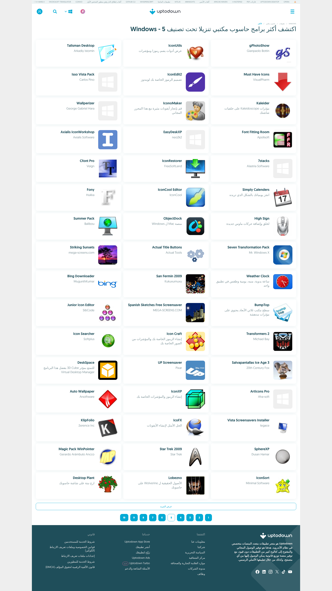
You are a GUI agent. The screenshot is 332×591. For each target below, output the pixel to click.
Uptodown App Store (137, 541)
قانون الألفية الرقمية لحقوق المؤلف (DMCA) (70, 567)
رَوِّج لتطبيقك (143, 552)
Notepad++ (237, 2)
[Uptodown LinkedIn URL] (264, 572)
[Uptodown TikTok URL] (283, 572)
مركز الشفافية (197, 557)
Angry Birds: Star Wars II (32, 2)
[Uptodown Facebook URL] (257, 572)
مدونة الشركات (196, 568)
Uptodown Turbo (137, 563)
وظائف (201, 574)
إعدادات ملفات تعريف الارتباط (78, 556)
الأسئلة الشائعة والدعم (137, 568)
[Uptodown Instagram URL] (270, 572)
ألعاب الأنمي (204, 2)
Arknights (190, 2)
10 (124, 517)
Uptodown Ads (141, 557)
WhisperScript (146, 2)
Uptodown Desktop (269, 2)
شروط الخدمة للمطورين (81, 561)
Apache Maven (220, 2)
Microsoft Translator (60, 2)
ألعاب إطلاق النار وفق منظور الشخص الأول (104, 2)
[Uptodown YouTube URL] (290, 572)
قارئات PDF (251, 2)
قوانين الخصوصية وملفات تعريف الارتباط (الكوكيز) (72, 548)
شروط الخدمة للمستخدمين (79, 541)
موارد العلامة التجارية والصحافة (188, 563)
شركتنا (201, 547)
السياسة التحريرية (195, 552)
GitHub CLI (130, 2)
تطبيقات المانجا (164, 2)
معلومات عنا (198, 541)
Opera (286, 2)
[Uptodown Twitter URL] (277, 572)
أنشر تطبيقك (143, 547)
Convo (79, 2)
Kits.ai (177, 2)
